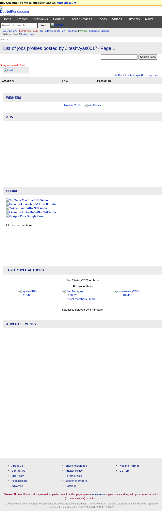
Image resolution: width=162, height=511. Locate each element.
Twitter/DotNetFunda (32, 208)
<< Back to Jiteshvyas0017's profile (136, 75)
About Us (17, 465)
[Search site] (57, 25)
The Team (17, 475)
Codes (102, 19)
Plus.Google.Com (31, 216)
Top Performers (47, 31)
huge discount (66, 2)
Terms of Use (73, 475)
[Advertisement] (82, 152)
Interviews (40, 19)
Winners (83, 31)
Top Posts (73, 31)
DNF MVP (61, 31)
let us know (98, 494)
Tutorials (133, 19)
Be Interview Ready (28, 31)
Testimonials (19, 480)
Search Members (76, 480)
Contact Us (18, 470)
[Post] (8, 70)
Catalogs (105, 31)
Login (32, 34)
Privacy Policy (74, 470)
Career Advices (81, 19)
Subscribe (94, 31)
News (149, 19)
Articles (22, 19)
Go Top (124, 470)
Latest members (76, 298)
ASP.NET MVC (10, 31)
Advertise (17, 485)
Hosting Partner (129, 465)
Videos (117, 19)
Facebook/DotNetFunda (39, 204)
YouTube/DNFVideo (34, 200)
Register (24, 34)
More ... (94, 298)
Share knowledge (76, 465)
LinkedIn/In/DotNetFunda (38, 212)
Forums (58, 19)
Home (7, 19)
